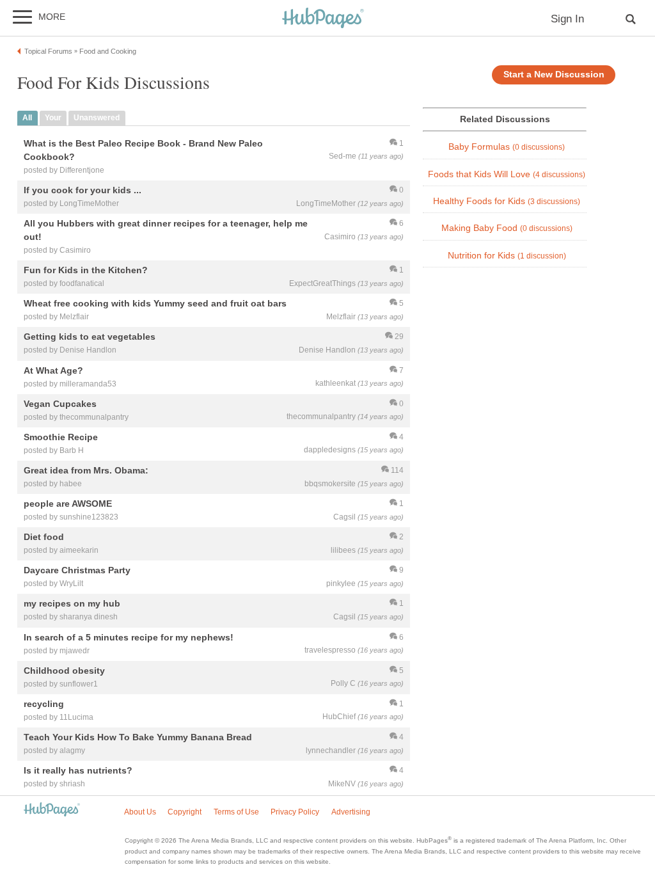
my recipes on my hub (72, 604)
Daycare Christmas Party (77, 571)
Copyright (184, 811)
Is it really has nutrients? (78, 770)
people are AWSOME (68, 503)
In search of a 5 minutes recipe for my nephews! (128, 637)
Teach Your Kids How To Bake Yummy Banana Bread (138, 737)
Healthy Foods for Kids (506, 201)
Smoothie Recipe (61, 437)
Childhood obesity (64, 670)
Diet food (44, 537)
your (53, 117)
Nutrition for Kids (507, 255)
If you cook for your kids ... (82, 190)
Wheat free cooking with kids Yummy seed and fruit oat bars (155, 304)
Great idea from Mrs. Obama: (86, 470)
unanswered (97, 117)
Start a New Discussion (553, 74)
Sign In (567, 19)
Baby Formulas (506, 147)
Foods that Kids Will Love (506, 174)
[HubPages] (323, 19)
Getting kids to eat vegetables (89, 337)
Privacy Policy (295, 811)
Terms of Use (236, 811)
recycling (44, 704)
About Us (140, 811)
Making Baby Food (506, 228)
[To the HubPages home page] (52, 810)
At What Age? (53, 370)
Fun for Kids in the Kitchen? (86, 271)
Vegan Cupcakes (60, 404)
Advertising (350, 811)
